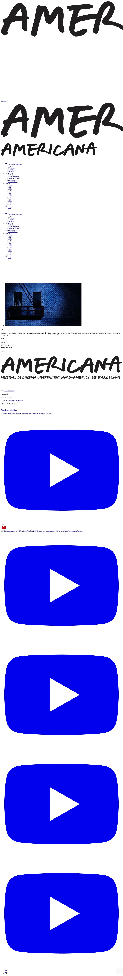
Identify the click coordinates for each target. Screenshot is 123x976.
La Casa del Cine (9, 391)
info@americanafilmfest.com (14, 400)
